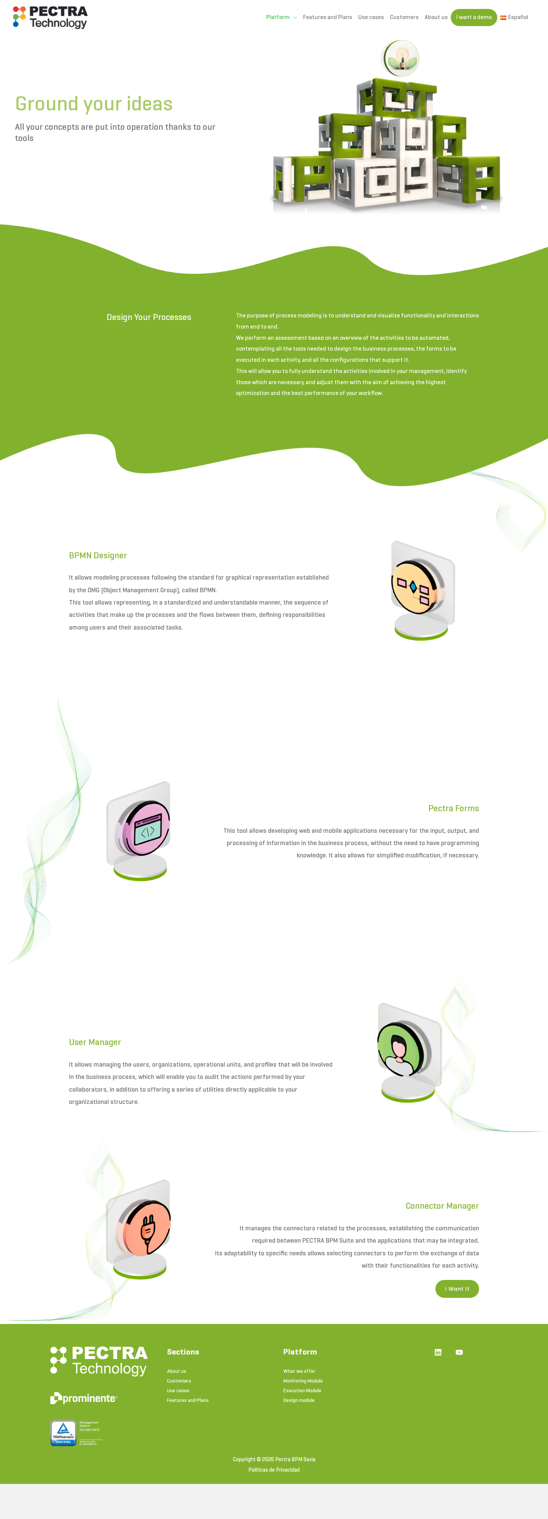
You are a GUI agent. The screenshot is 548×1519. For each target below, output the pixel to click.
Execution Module (302, 1390)
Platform (278, 17)
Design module (299, 1400)
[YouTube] (459, 1352)
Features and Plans (327, 17)
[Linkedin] (438, 1352)
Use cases (371, 17)
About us (436, 17)
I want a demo (474, 17)
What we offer (299, 1371)
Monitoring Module (303, 1381)
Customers (404, 17)
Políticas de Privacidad (274, 1470)
